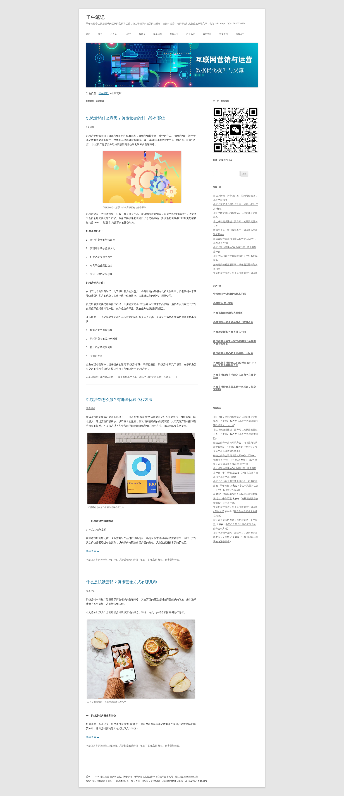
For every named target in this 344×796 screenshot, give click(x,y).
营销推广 (127, 377)
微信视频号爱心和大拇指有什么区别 (233, 353)
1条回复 (90, 127)
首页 (88, 34)
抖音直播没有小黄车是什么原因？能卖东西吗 (234, 388)
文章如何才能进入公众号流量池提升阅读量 (235, 273)
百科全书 (240, 34)
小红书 (128, 34)
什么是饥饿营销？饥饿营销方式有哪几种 (121, 582)
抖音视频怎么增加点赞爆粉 (228, 312)
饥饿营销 (151, 377)
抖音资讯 (128, 745)
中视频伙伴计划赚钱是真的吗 (229, 293)
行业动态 (190, 34)
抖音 (100, 34)
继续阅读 (92, 551)
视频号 (142, 34)
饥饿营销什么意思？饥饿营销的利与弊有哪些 (125, 118)
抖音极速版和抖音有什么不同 (229, 331)
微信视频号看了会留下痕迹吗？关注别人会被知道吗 (234, 342)
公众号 (113, 34)
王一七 (174, 377)
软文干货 (223, 34)
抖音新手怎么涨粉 (223, 303)
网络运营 (157, 34)
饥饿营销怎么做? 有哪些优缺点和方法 (119, 399)
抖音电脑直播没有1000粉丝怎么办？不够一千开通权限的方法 (235, 364)
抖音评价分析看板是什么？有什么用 (233, 322)
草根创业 (174, 34)
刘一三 (175, 559)
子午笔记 (95, 17)
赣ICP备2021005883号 (186, 776)
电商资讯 (207, 34)
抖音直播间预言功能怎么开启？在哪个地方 (234, 376)
